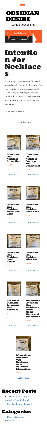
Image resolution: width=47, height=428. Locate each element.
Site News (11, 420)
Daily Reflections (15, 417)
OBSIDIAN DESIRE (22, 16)
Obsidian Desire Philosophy (20, 404)
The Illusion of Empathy (18, 396)
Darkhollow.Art (20, 33)
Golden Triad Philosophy (19, 400)
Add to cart (14, 174)
